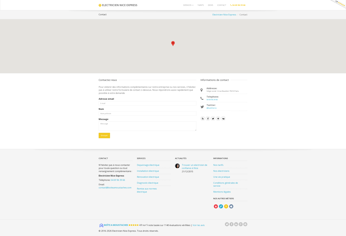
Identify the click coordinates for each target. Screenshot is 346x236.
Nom (101, 109)
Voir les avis (199, 225)
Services (187, 5)
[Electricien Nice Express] (226, 209)
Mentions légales (222, 191)
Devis (210, 5)
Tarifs (200, 5)
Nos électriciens (221, 170)
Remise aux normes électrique (147, 190)
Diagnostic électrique (147, 182)
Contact (221, 5)
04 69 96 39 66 (212, 99)
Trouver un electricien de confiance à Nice (194, 167)
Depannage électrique (148, 165)
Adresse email (106, 98)
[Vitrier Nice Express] (231, 209)
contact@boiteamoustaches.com (115, 187)
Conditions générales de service (225, 184)
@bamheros (212, 108)
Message (103, 119)
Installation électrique (148, 170)
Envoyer (104, 135)
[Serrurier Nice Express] (215, 209)
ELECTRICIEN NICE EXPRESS (119, 5)
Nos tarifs (218, 165)
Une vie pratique (221, 176)
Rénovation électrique (148, 176)
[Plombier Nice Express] (221, 209)
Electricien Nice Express (224, 14)
